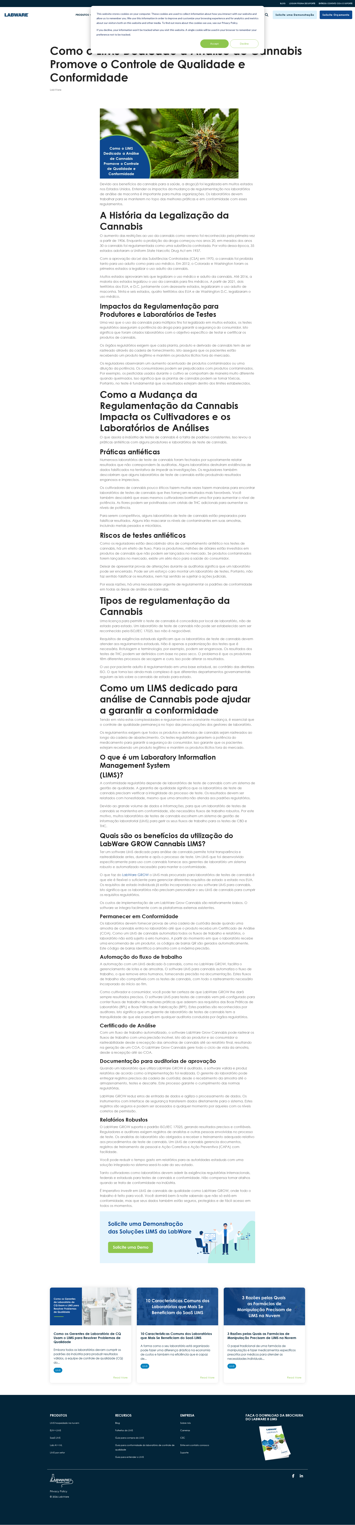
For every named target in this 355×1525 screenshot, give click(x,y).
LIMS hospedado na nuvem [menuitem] (64, 1423)
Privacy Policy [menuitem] (58, 1491)
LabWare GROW (136, 875)
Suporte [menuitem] (184, 1452)
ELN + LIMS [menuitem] (55, 1430)
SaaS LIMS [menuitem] (55, 1437)
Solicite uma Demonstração (294, 14)
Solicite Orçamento (335, 14)
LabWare (55, 89)
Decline (244, 43)
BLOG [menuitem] (282, 3)
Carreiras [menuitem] (185, 1430)
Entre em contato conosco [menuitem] (194, 1445)
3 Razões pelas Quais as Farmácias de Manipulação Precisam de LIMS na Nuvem (261, 1336)
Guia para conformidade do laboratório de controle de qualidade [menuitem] (145, 1447)
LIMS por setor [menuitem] (57, 1452)
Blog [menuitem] (117, 1423)
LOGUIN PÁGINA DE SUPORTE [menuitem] (302, 3)
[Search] (266, 15)
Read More (120, 1377)
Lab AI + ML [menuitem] (56, 1445)
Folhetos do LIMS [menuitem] (124, 1430)
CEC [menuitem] (182, 1437)
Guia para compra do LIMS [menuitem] (129, 1437)
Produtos (82, 14)
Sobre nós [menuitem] (185, 1423)
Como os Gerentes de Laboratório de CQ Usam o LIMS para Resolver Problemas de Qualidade (87, 1338)
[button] (293, 1476)
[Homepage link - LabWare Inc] (61, 1485)
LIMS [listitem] (57, 1370)
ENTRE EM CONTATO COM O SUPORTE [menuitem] (335, 3)
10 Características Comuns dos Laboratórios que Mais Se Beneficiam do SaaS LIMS (176, 1336)
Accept (214, 43)
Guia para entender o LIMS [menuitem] (129, 1457)
